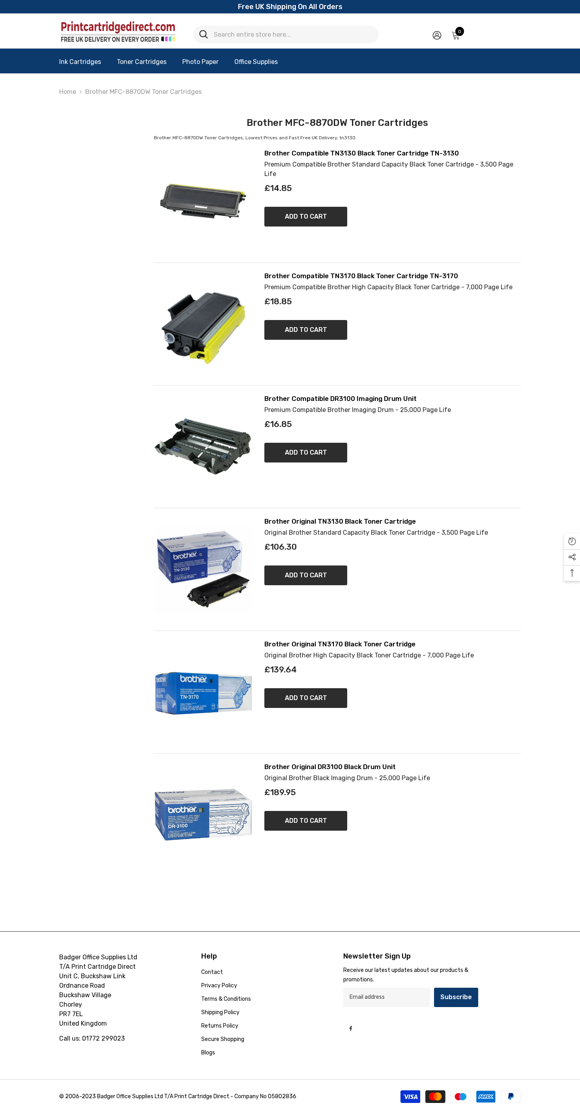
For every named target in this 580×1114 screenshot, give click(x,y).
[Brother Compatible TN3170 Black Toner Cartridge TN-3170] (203, 324)
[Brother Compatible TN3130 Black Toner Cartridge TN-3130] (203, 201)
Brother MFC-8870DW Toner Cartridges (143, 91)
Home (67, 91)
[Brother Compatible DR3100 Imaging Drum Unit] (203, 446)
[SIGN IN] (437, 34)
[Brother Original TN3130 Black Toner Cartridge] (203, 569)
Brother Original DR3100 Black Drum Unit (330, 767)
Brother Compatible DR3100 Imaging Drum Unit (340, 398)
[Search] (286, 34)
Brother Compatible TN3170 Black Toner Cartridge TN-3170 (361, 276)
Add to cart (306, 216)
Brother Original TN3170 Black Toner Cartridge (339, 644)
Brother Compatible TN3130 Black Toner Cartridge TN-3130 (361, 153)
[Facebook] (350, 1028)
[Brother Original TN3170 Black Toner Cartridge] (203, 692)
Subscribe (456, 997)
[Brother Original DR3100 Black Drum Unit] (203, 815)
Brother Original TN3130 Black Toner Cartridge (340, 521)
